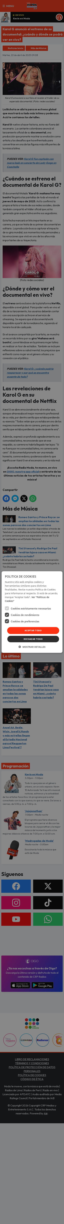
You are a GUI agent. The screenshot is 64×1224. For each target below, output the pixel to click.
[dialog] (32, 612)
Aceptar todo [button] (33, 630)
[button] (32, 647)
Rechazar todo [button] (33, 639)
